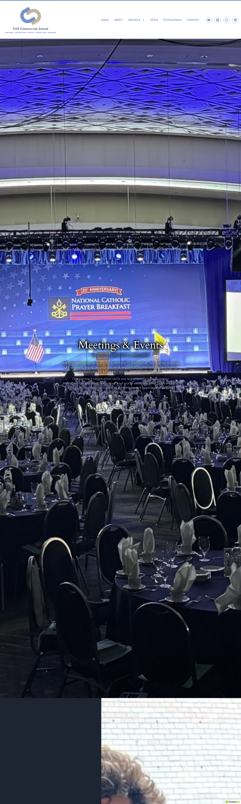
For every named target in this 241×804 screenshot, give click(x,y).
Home (105, 20)
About (118, 20)
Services (134, 20)
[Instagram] (226, 20)
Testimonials (172, 20)
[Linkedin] (235, 20)
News (154, 20)
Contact (193, 20)
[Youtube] (209, 20)
